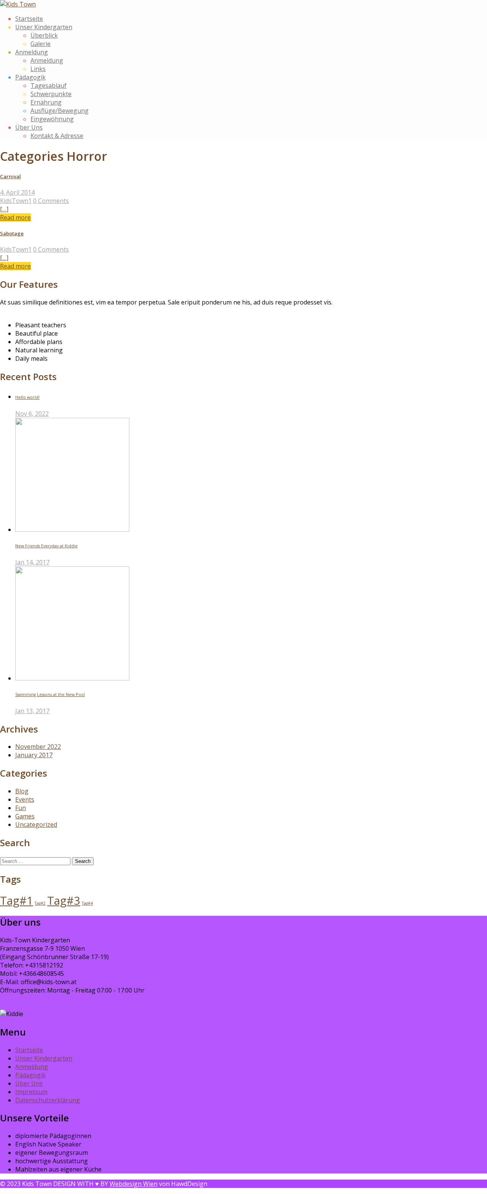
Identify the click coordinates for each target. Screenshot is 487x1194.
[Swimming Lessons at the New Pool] (72, 678)
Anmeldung (31, 52)
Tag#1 (16, 900)
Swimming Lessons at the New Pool (50, 694)
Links (38, 69)
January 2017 (34, 755)
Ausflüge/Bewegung (59, 110)
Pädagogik (30, 77)
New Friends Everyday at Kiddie (46, 546)
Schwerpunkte (51, 94)
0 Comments (51, 201)
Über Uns (29, 127)
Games (25, 816)
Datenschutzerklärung (47, 1100)
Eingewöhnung (52, 119)
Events (24, 799)
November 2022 (38, 746)
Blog (22, 791)
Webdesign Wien (134, 1184)
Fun (20, 808)
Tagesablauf (48, 85)
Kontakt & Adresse (56, 136)
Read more (15, 217)
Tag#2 (40, 903)
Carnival (10, 176)
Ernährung (46, 102)
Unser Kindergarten (43, 27)
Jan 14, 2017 (32, 562)
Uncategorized (36, 824)
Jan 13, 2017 (32, 711)
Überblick (44, 35)
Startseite (29, 18)
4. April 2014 (17, 192)
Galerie (40, 44)
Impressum (31, 1092)
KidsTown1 (16, 201)
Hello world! (27, 397)
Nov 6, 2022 (32, 413)
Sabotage (12, 233)
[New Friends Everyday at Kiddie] (72, 529)
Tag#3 (63, 900)
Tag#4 (87, 903)
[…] (4, 209)
